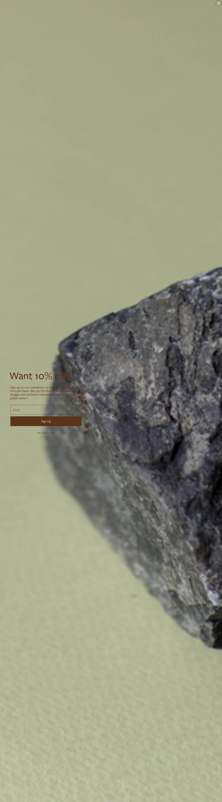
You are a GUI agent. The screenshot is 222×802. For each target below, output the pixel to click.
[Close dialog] (218, 3)
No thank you (46, 433)
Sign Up (46, 421)
